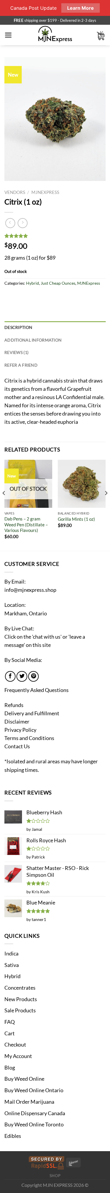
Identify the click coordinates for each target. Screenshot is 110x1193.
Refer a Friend (21, 365)
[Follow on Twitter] (21, 676)
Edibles (12, 1136)
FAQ (9, 1022)
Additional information (33, 339)
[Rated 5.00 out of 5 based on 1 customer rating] (55, 235)
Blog (9, 1068)
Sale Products (20, 1010)
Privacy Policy (20, 730)
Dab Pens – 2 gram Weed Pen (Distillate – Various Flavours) (26, 524)
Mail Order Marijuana (29, 1102)
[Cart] (101, 35)
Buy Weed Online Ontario (33, 1090)
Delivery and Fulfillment (31, 713)
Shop (55, 1175)
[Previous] (4, 504)
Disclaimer (16, 722)
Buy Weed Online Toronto (34, 1124)
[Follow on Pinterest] (33, 676)
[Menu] (8, 35)
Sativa (11, 965)
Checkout (15, 1045)
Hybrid (32, 283)
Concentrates (19, 988)
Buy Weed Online (24, 1079)
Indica (11, 953)
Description (18, 327)
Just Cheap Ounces (58, 283)
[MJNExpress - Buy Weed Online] (55, 35)
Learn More (80, 8)
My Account (18, 1056)
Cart (9, 1033)
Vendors (14, 192)
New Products (20, 999)
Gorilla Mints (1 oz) (76, 519)
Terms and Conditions (29, 738)
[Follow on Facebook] (10, 676)
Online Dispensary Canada (34, 1113)
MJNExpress (45, 192)
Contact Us (17, 746)
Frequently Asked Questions (36, 690)
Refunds (13, 705)
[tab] (55, 327)
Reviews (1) (16, 352)
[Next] (106, 504)
